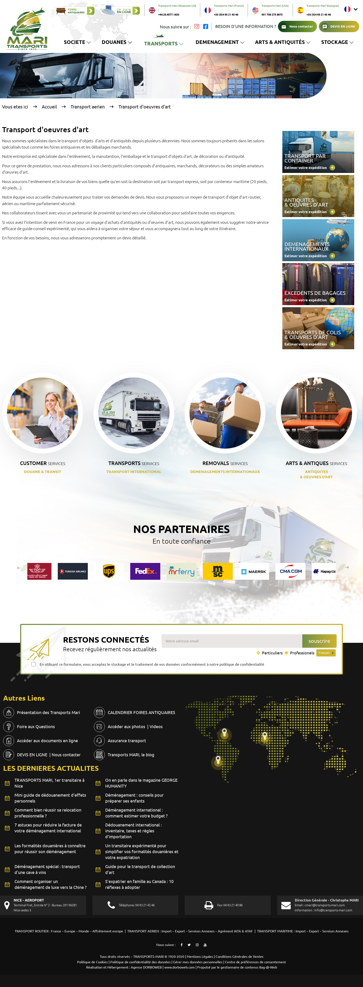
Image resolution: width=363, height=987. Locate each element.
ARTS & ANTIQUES (316, 463)
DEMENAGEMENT (217, 42)
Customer (42, 463)
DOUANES (114, 42)
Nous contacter (301, 26)
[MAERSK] (218, 571)
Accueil (49, 106)
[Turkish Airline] (36, 571)
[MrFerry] (145, 571)
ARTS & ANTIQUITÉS (280, 42)
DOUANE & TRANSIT (42, 471)
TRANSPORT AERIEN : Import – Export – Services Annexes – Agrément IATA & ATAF (190, 931)
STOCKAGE (337, 42)
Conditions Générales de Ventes (239, 956)
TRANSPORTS (164, 45)
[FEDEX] (109, 571)
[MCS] (182, 571)
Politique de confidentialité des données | (141, 962)
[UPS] (73, 571)
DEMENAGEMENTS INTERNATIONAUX (225, 471)
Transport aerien (88, 106)
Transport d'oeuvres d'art (144, 106)
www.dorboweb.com (179, 967)
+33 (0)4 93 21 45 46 (226, 14)
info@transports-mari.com (333, 910)
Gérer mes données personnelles (197, 962)
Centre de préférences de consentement (255, 962)
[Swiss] (327, 571)
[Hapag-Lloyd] (290, 571)
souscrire (319, 641)
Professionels (302, 653)
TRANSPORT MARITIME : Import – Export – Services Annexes (303, 931)
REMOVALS (225, 463)
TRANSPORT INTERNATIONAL (133, 471)
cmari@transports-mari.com (325, 905)
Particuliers (272, 653)
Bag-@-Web (268, 967)
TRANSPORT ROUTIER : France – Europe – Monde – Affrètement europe (69, 931)
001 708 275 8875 (272, 14)
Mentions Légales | (201, 956)
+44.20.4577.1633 (168, 14)
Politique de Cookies (92, 962)
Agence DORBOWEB (146, 967)
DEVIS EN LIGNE (342, 26)
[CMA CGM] (254, 571)
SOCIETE (74, 42)
